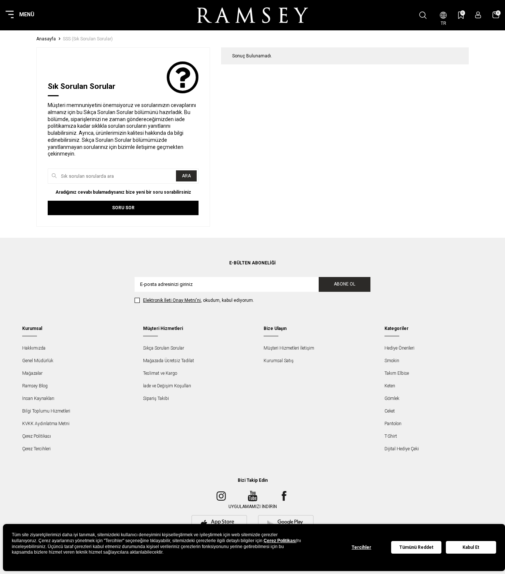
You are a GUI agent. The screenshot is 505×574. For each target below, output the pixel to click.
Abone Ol (344, 284)
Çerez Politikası (36, 436)
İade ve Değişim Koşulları (167, 385)
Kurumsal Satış (279, 360)
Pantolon (392, 423)
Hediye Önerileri (399, 348)
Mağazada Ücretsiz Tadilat (168, 360)
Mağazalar (32, 373)
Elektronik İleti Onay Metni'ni (172, 300)
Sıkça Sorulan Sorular (163, 348)
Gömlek (391, 398)
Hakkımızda (33, 348)
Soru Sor (123, 207)
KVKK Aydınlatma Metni (46, 423)
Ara (186, 175)
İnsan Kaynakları (38, 398)
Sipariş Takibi (156, 398)
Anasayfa (46, 38)
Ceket (389, 411)
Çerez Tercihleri (36, 448)
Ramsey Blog (35, 385)
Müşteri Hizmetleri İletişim (289, 348)
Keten (389, 385)
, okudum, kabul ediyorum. (198, 300)
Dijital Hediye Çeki (401, 448)
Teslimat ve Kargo (160, 373)
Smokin (391, 360)
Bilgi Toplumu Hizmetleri (46, 411)
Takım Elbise (396, 373)
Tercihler (361, 547)
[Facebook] (284, 496)
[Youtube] (252, 496)
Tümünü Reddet (416, 547)
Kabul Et (470, 547)
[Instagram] (221, 496)
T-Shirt (390, 436)
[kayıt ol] (478, 15)
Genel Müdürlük (37, 360)
